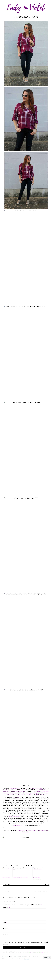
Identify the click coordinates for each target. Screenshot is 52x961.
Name (5, 922)
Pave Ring (22, 791)
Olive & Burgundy (6, 877)
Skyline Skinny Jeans (36, 788)
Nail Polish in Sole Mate (24, 794)
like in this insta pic (14, 816)
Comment (6, 907)
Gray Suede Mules (8, 790)
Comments (6, 884)
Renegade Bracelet (14, 791)
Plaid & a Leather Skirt (17, 877)
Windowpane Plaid (15, 788)
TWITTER (28, 830)
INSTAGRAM (20, 830)
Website (5, 934)
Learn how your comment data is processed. (36, 952)
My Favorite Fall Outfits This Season (37, 878)
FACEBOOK (35, 830)
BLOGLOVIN (44, 830)
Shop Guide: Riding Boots (40, 891)
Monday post (17, 797)
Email (5, 928)
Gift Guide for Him (8, 891)
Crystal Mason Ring (31, 793)
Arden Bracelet (41, 791)
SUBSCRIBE (26, 832)
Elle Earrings (13, 793)
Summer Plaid (25, 877)
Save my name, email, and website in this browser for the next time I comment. (25, 943)
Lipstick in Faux (40, 794)
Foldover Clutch (25, 790)
